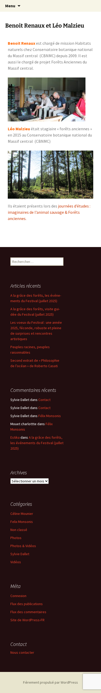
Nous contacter (22, 652)
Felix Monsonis (21, 521)
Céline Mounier (21, 513)
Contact (44, 399)
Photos (15, 537)
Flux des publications (26, 603)
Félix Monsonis (49, 415)
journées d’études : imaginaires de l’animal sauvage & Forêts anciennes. (49, 212)
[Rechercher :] (91, 6)
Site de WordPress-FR (27, 620)
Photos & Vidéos (23, 545)
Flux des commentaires (28, 612)
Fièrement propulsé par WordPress (50, 682)
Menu (10, 5)
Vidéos (15, 562)
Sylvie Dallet (19, 554)
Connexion (18, 595)
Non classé (18, 529)
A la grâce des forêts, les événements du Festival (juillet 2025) (36, 443)
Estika (15, 437)
